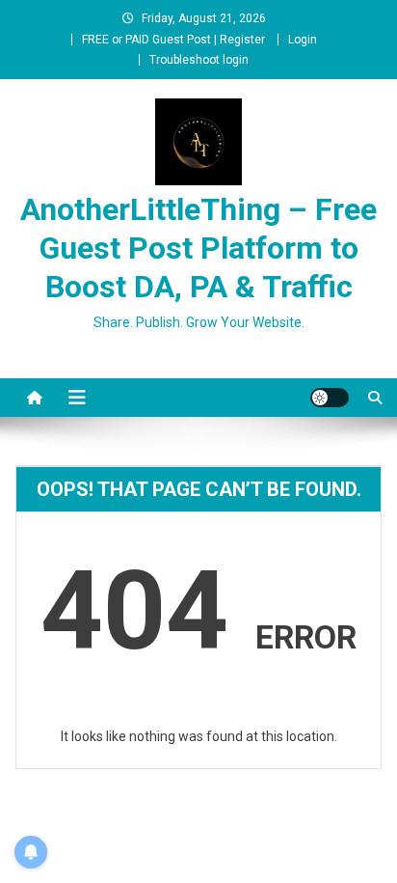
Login (302, 39)
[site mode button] (329, 397)
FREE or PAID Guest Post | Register (173, 39)
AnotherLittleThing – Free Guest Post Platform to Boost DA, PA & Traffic (198, 248)
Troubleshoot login (199, 60)
